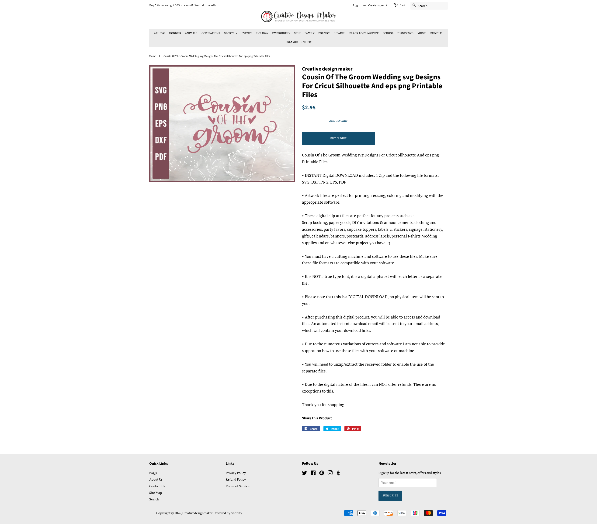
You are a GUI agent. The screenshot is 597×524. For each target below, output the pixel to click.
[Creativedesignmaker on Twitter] (304, 473)
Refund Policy (236, 479)
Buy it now (338, 138)
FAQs (153, 473)
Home (152, 56)
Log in (357, 5)
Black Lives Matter (364, 33)
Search (154, 499)
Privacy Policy (236, 473)
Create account (377, 5)
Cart (402, 5)
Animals (191, 33)
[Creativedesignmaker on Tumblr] (338, 473)
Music (421, 33)
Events (247, 33)
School (388, 33)
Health (339, 33)
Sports (229, 33)
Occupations (210, 33)
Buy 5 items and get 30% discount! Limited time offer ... (184, 5)
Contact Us (157, 486)
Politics (324, 33)
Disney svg (405, 33)
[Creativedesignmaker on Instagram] (330, 473)
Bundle (436, 33)
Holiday (262, 33)
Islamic (292, 42)
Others (307, 42)
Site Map (155, 492)
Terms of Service (238, 486)
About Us (156, 479)
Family (309, 33)
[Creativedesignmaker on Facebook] (313, 473)
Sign (297, 33)
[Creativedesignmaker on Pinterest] (321, 473)
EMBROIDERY (281, 33)
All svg (159, 33)
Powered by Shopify (228, 513)
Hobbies (175, 33)
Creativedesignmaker (197, 513)
